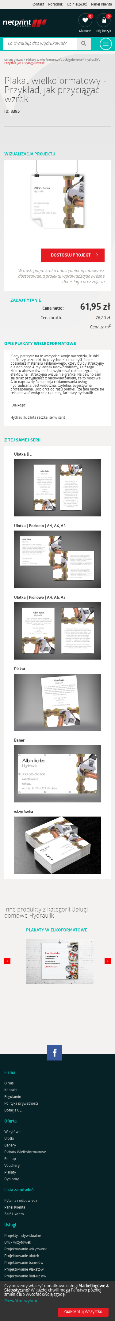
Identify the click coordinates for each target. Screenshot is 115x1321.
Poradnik (55, 4)
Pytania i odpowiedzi (21, 1201)
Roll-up (10, 1159)
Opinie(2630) (77, 4)
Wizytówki (12, 1132)
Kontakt (38, 4)
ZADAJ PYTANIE (25, 300)
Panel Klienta (101, 4)
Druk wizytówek (17, 1243)
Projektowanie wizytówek (25, 1249)
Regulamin (12, 1097)
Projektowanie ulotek (21, 1256)
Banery (10, 1145)
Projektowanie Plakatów (24, 1270)
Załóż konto (14, 1214)
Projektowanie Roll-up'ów (25, 1276)
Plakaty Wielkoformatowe (43, 60)
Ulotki (9, 1139)
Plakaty (10, 1172)
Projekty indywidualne (22, 1236)
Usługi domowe (72, 60)
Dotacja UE (13, 1110)
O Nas (8, 1083)
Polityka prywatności (21, 1104)
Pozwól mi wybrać (21, 1301)
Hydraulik (91, 60)
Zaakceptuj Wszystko (82, 1312)
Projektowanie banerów (24, 1263)
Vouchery (12, 1166)
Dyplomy (11, 1179)
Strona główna (13, 60)
